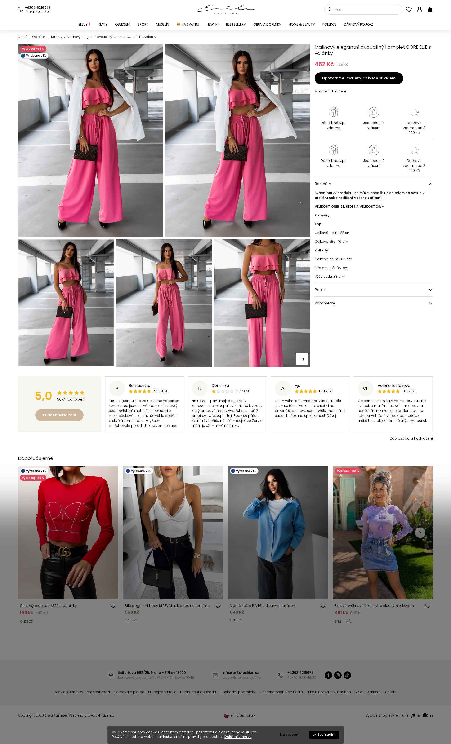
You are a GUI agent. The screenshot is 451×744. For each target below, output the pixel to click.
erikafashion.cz (328, 675)
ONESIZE (26, 621)
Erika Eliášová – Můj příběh (329, 692)
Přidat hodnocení (59, 415)
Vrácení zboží (98, 692)
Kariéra (374, 692)
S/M (338, 621)
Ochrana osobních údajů (281, 692)
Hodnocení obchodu (198, 692)
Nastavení (289, 734)
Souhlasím (326, 734)
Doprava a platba (129, 692)
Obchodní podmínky (238, 692)
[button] (420, 533)
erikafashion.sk (243, 715)
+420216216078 (38, 7)
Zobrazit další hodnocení (411, 438)
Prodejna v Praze (162, 692)
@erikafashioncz (347, 675)
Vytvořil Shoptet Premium (387, 715)
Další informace (238, 737)
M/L (348, 621)
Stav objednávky (69, 692)
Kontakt (389, 692)
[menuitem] (85, 24)
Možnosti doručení (330, 91)
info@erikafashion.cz (241, 672)
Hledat (330, 9)
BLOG (359, 692)
